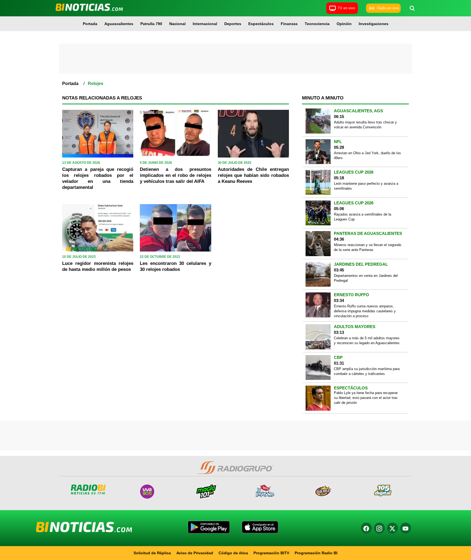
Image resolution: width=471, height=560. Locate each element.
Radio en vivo (388, 8)
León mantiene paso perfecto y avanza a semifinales (366, 185)
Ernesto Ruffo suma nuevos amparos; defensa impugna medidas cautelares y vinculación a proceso (365, 311)
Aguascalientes (118, 24)
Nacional (177, 24)
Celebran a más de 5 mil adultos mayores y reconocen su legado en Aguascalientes (367, 340)
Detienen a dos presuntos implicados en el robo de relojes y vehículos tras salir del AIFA (175, 175)
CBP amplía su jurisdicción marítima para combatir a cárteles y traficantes (367, 371)
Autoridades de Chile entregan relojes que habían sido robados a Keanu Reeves (253, 175)
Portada (90, 24)
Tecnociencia (317, 24)
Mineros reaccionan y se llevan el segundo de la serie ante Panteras (367, 247)
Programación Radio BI (316, 553)
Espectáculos (261, 24)
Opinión (344, 24)
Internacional (205, 24)
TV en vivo (346, 8)
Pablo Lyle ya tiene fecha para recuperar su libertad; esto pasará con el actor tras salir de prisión (366, 398)
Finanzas (289, 24)
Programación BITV (271, 553)
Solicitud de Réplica (152, 553)
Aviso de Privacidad (194, 553)
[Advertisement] (235, 58)
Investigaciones (373, 24)
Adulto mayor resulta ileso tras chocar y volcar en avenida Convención (365, 124)
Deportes (232, 24)
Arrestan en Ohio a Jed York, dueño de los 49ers (367, 155)
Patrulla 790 (151, 24)
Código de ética (233, 553)
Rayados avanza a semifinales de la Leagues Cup (362, 216)
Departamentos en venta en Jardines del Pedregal (366, 278)
